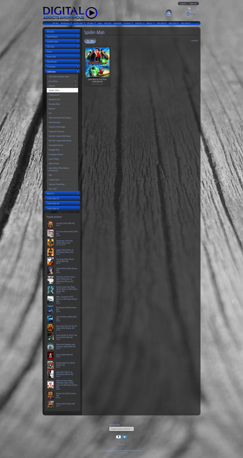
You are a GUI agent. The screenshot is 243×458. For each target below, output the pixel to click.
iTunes (100, 23)
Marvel (52, 108)
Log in (183, 4)
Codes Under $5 (185, 23)
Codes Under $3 (161, 23)
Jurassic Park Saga (57, 127)
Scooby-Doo (54, 104)
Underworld (54, 95)
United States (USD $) (120, 429)
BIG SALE (55, 23)
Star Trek (53, 188)
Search (121, 444)
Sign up (193, 4)
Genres (63, 86)
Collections (140, 23)
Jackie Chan (54, 179)
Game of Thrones (56, 131)
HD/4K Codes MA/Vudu (60, 136)
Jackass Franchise (56, 184)
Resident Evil (54, 99)
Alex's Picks (54, 163)
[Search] (169, 13)
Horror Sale (107, 23)
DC (50, 113)
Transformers (54, 122)
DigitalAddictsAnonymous (120, 450)
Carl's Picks (54, 159)
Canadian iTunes (56, 154)
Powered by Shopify (121, 453)
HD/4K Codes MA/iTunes (60, 140)
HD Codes (91, 23)
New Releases (67, 23)
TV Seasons (129, 23)
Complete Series (56, 145)
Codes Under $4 (173, 23)
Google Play (54, 149)
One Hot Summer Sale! (59, 76)
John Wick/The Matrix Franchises (59, 169)
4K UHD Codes (80, 23)
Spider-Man (54, 90)
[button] (90, 40)
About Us (151, 23)
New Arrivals (117, 23)
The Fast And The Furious (60, 117)
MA (50, 175)
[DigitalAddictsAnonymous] (70, 13)
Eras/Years (63, 81)
